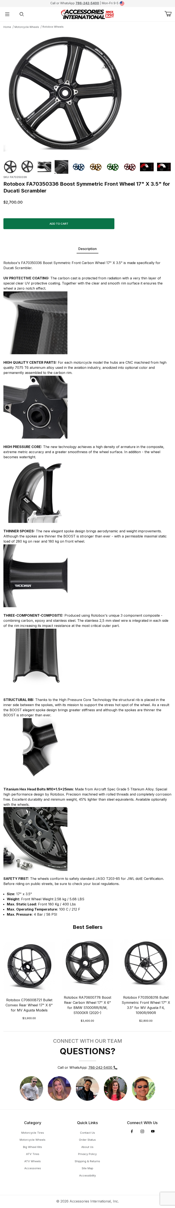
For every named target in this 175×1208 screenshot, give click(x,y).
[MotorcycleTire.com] (87, 14)
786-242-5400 (87, 3)
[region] (87, 167)
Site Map (87, 1168)
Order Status (87, 1139)
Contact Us (87, 1132)
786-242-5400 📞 (103, 1067)
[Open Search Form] (22, 14)
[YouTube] (152, 1131)
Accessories (32, 1168)
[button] (10, 167)
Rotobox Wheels (53, 26)
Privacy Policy (87, 1154)
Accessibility (87, 1175)
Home (7, 27)
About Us (87, 1147)
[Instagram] (142, 1131)
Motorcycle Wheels (27, 27)
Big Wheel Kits (32, 1147)
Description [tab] (87, 249)
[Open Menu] (7, 14)
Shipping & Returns (87, 1161)
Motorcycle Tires (32, 1132)
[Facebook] (131, 1131)
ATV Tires (32, 1154)
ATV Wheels (32, 1161)
